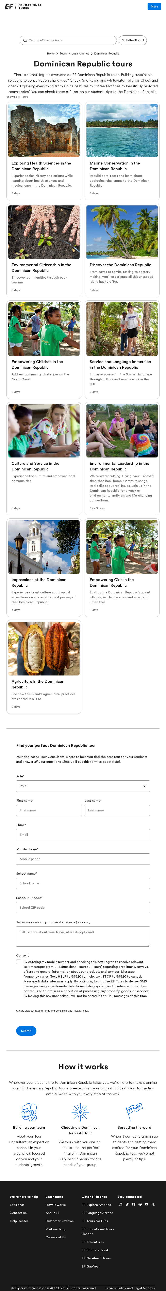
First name (25, 801)
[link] (23, 6)
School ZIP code (29, 898)
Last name (93, 801)
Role (20, 776)
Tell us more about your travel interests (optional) (53, 922)
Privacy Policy (80, 1010)
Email (21, 825)
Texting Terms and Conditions (51, 1010)
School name (26, 873)
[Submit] (24, 40)
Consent (22, 955)
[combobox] (68, 40)
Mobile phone (27, 849)
